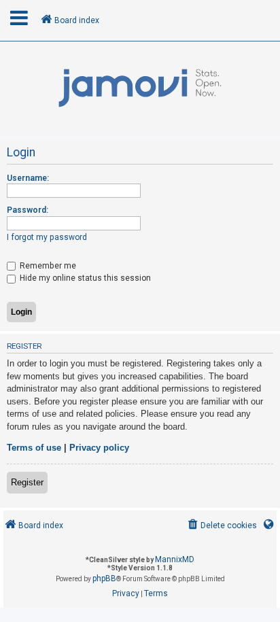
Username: (28, 178)
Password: (27, 210)
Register (27, 482)
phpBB (104, 578)
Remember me (47, 266)
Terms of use (34, 448)
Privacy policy (99, 448)
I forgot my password (47, 237)
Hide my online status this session (84, 278)
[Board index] (140, 88)
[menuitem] (221, 526)
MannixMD (174, 559)
